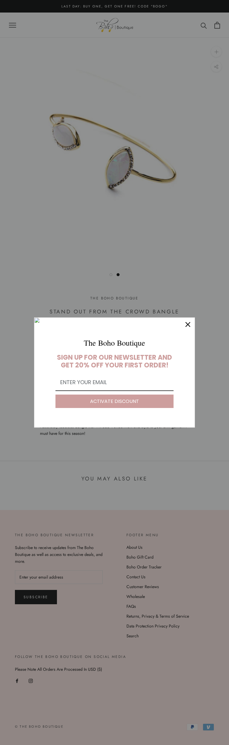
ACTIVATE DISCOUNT (114, 401)
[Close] (188, 324)
